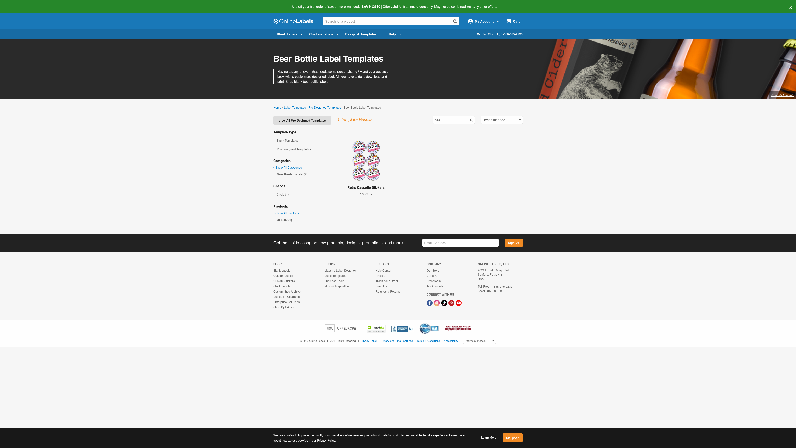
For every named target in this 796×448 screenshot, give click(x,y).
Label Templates (295, 107)
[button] (376, 328)
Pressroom (434, 281)
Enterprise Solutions (286, 302)
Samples (381, 286)
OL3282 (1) (284, 220)
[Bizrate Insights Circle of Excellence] (437, 323)
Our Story (433, 270)
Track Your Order (387, 281)
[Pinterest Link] (451, 302)
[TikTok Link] (444, 302)
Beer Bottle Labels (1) (292, 174)
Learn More (488, 437)
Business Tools (334, 281)
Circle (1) (283, 194)
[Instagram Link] (437, 302)
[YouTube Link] (459, 302)
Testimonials (435, 286)
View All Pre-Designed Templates (302, 120)
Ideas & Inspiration (336, 286)
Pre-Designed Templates (324, 107)
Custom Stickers (284, 281)
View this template (782, 95)
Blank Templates (287, 140)
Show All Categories (288, 167)
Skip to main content (15, 4)
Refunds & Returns (388, 291)
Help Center (383, 270)
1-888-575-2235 (512, 34)
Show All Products (287, 213)
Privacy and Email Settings (397, 341)
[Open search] (455, 21)
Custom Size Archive (287, 291)
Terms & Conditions (428, 341)
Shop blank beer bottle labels (306, 81)
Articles (380, 276)
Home (277, 107)
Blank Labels (287, 34)
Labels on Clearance (287, 297)
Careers (432, 276)
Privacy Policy (368, 341)
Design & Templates (361, 34)
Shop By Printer (283, 307)
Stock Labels (281, 286)
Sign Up (513, 243)
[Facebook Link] (430, 302)
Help (392, 34)
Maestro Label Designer (340, 270)
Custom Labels (321, 34)
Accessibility (451, 341)
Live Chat (488, 34)
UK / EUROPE (346, 328)
